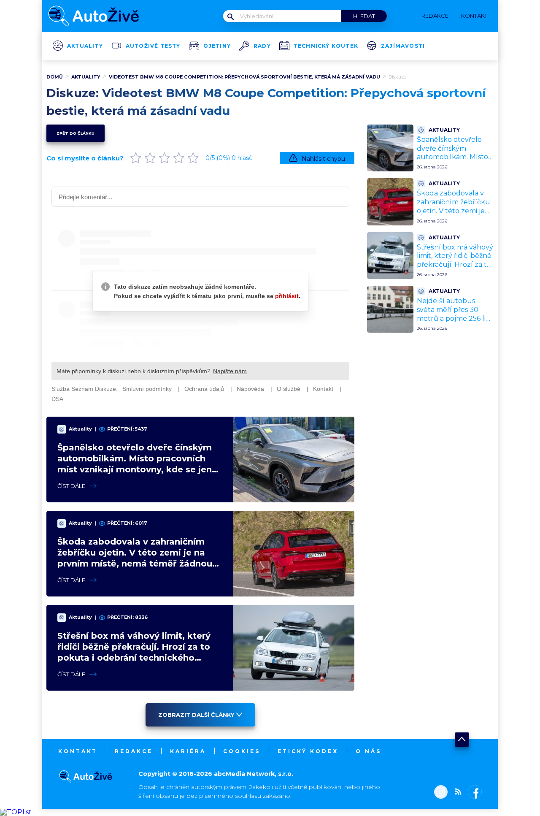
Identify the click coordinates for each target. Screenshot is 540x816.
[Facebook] (473, 792)
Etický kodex (308, 751)
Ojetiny (217, 46)
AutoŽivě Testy (153, 46)
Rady (262, 46)
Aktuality (85, 46)
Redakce (134, 751)
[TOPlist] (16, 812)
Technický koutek (326, 46)
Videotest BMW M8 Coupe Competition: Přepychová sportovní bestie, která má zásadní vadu (244, 77)
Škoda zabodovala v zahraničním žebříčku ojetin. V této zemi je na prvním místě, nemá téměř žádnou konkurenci (453, 215)
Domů (54, 77)
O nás (368, 751)
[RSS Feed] (456, 792)
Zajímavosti (403, 46)
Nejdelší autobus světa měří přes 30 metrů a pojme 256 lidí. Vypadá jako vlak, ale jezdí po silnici (455, 318)
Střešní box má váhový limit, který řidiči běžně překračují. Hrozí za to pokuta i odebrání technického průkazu (455, 264)
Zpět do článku (75, 133)
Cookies (241, 751)
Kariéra (188, 751)
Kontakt (77, 751)
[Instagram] (441, 792)
